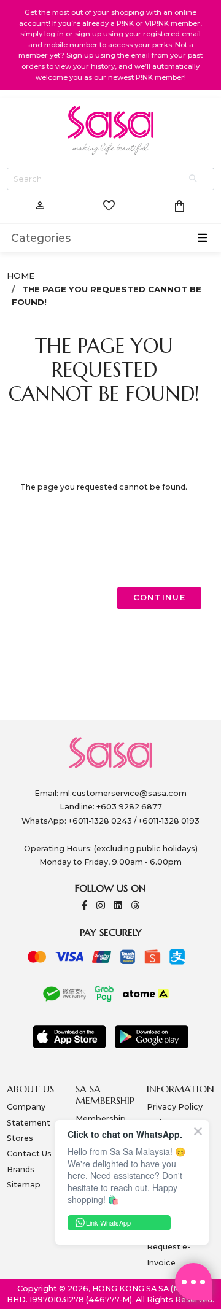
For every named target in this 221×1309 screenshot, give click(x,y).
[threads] (135, 906)
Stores (20, 1138)
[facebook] (85, 906)
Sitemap (24, 1184)
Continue (159, 597)
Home (20, 275)
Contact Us (29, 1153)
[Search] (194, 179)
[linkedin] (118, 906)
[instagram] (100, 906)
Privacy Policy (175, 1106)
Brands (20, 1169)
